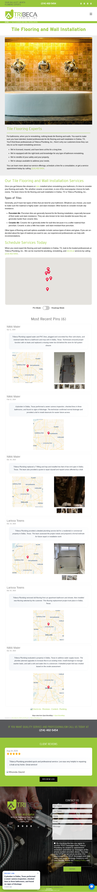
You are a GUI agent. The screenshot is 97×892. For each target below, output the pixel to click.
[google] (87, 3)
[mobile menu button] (67, 14)
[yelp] (91, 3)
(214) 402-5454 (48, 3)
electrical (70, 251)
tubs (38, 186)
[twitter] (84, 3)
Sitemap (49, 889)
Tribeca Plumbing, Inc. (36, 718)
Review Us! (48, 779)
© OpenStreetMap (59, 715)
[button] (46, 273)
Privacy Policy (80, 860)
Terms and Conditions (63, 863)
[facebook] (81, 3)
